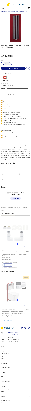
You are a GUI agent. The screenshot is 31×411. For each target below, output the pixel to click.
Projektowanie (4, 379)
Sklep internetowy (14, 409)
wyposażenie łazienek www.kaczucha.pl (9, 11)
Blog (2, 376)
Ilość (2, 60)
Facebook (3, 403)
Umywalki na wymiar (6, 389)
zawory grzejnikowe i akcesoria (9, 251)
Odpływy (3, 386)
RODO (2, 358)
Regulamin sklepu (5, 356)
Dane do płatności (5, 367)
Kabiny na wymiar (5, 384)
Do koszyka (9, 265)
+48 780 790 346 (13, 334)
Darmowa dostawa (5, 381)
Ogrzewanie (21, 11)
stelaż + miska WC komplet (8, 309)
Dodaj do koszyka (13, 68)
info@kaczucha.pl (13, 332)
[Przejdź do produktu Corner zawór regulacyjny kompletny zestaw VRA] (15, 233)
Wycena (3, 391)
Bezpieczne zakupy (6, 400)
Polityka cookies (5, 353)
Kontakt (3, 351)
